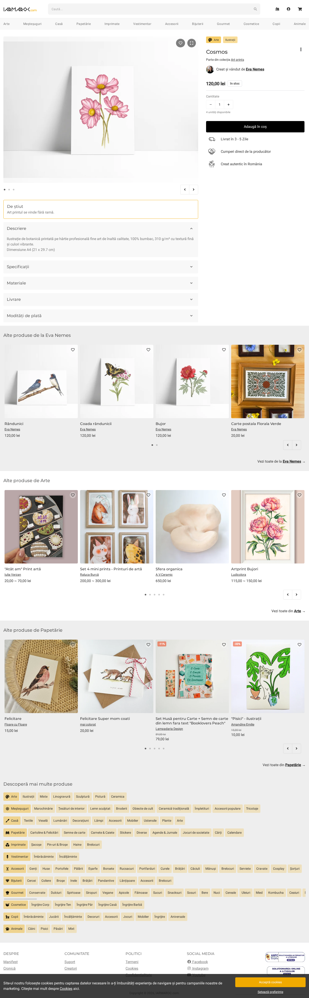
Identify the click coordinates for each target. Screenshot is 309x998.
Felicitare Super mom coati (105, 718)
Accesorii (171, 24)
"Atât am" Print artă (23, 569)
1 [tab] (4, 190)
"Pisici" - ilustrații (246, 718)
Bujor (161, 424)
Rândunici (14, 424)
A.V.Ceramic (164, 574)
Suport (69, 962)
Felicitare (13, 718)
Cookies (132, 968)
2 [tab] (9, 190)
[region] (154, 798)
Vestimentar (142, 24)
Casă (59, 24)
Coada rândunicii (96, 424)
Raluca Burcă (89, 574)
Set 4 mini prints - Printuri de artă (111, 569)
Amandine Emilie (242, 724)
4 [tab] (159, 595)
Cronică (9, 968)
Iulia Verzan (13, 574)
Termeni (132, 962)
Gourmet (223, 24)
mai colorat (88, 724)
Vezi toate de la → (281, 461)
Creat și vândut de (240, 69)
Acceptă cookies (270, 982)
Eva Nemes (12, 429)
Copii (276, 24)
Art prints (237, 59)
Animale (300, 24)
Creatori (70, 968)
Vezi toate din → (288, 611)
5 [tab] (163, 595)
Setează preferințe (270, 992)
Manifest (10, 962)
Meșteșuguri (32, 24)
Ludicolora (238, 574)
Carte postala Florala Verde (256, 424)
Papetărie (83, 24)
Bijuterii (197, 24)
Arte (6, 24)
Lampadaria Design (169, 729)
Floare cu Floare (16, 724)
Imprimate (112, 24)
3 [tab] (13, 190)
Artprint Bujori (244, 569)
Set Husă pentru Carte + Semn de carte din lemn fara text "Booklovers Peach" (192, 720)
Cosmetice (251, 24)
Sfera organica (169, 569)
